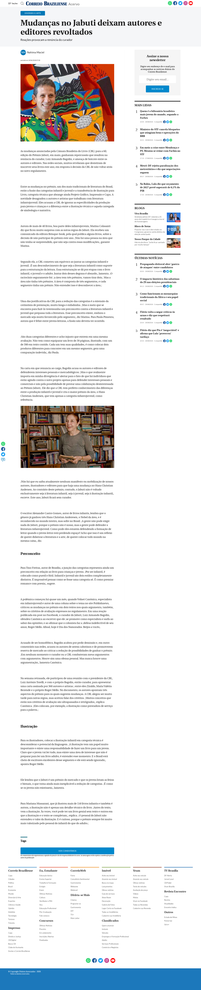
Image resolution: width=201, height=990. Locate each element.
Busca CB (12, 944)
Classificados (110, 920)
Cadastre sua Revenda (142, 908)
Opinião (11, 908)
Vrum (136, 870)
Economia (12, 890)
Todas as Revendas (140, 905)
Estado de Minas (170, 917)
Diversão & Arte (14, 897)
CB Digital (12, 940)
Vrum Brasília (169, 886)
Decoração (106, 901)
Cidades (11, 879)
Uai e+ (166, 924)
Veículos (105, 933)
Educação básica (45, 875)
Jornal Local (169, 879)
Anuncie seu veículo (140, 879)
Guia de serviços (108, 894)
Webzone (74, 886)
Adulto (104, 940)
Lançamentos (107, 886)
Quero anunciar (108, 925)
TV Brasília (171, 870)
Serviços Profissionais (110, 944)
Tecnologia (12, 916)
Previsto (42, 929)
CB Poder (168, 883)
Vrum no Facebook (140, 901)
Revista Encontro (175, 891)
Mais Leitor (75, 918)
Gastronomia (76, 883)
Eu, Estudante (48, 870)
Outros (168, 912)
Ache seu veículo (139, 875)
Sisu (41, 905)
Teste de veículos (139, 886)
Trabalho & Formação (47, 883)
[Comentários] (3, 460)
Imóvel (106, 870)
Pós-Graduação (45, 912)
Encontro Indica (170, 907)
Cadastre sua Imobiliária (111, 916)
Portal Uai (168, 921)
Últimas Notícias (45, 894)
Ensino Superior (45, 879)
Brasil (10, 886)
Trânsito (11, 923)
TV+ (72, 915)
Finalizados (43, 940)
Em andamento (45, 933)
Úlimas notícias (108, 890)
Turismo (11, 919)
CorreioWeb (78, 870)
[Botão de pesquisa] (21, 3)
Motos (135, 897)
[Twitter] (3, 455)
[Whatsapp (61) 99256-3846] (170, 5)
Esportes (11, 901)
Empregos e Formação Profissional (115, 936)
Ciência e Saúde (14, 905)
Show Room (106, 897)
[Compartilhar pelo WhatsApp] (170, 122)
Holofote (11, 912)
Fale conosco (44, 916)
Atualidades (169, 904)
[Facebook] (175, 5)
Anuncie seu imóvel (109, 879)
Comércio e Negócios (110, 947)
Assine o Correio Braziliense (19, 951)
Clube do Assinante (15, 947)
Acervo (73, 4)
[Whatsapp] (3, 445)
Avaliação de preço (140, 890)
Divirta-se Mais (80, 895)
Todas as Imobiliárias (110, 912)
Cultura (42, 897)
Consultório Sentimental (80, 879)
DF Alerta (168, 875)
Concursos (46, 920)
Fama (73, 875)
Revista (167, 900)
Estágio (42, 886)
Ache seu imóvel (108, 875)
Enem (41, 890)
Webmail (74, 890)
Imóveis (105, 929)
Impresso (14, 928)
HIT (72, 911)
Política (11, 883)
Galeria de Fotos (108, 905)
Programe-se (76, 904)
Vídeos (135, 894)
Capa (10, 875)
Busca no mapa (108, 883)
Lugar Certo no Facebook (112, 908)
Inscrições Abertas (46, 936)
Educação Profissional (47, 908)
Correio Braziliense (20, 870)
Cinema (74, 900)
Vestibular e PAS (45, 901)
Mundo (11, 894)
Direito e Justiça (14, 936)
